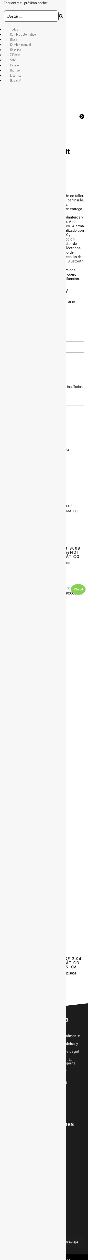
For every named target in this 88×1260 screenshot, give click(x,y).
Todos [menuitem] (14, 29)
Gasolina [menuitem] (15, 50)
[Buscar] (61, 16)
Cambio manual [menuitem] (20, 44)
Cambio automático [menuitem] (23, 34)
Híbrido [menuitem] (15, 70)
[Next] (81, 116)
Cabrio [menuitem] (14, 65)
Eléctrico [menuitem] (16, 75)
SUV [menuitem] (13, 60)
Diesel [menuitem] (14, 39)
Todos (78, 386)
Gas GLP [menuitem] (15, 80)
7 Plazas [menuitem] (15, 55)
